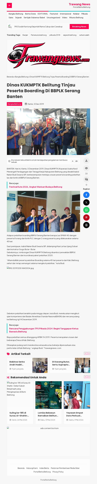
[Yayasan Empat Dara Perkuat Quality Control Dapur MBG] (77, 395)
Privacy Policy (58, 472)
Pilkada (84, 13)
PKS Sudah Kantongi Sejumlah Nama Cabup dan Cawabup (39, 26)
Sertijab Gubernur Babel (34, 17)
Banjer (25, 35)
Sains (11, 17)
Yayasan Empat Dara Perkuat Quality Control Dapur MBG (74, 417)
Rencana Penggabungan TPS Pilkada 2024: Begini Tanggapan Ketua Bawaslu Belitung (43, 330)
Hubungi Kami (32, 468)
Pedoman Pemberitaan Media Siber (65, 468)
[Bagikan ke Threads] (86, 225)
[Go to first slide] (88, 353)
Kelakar (76, 13)
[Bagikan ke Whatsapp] (86, 210)
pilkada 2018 (55, 35)
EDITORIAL (43, 13)
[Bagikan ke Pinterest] (86, 217)
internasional (65, 13)
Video (64, 17)
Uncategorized (53, 17)
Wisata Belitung (76, 17)
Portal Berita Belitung (42, 472)
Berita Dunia (30, 13)
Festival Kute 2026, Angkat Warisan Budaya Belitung (35, 186)
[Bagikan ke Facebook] (86, 195)
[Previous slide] (85, 353)
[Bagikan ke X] (86, 202)
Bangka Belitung (16, 13)
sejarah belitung (69, 35)
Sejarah (18, 17)
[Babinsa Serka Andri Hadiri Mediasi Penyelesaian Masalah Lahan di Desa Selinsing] (39, 365)
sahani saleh (84, 35)
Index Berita (44, 468)
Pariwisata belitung (39, 35)
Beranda (21, 468)
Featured (54, 13)
